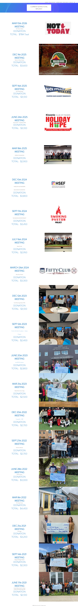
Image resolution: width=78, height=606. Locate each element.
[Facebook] (74, 2)
